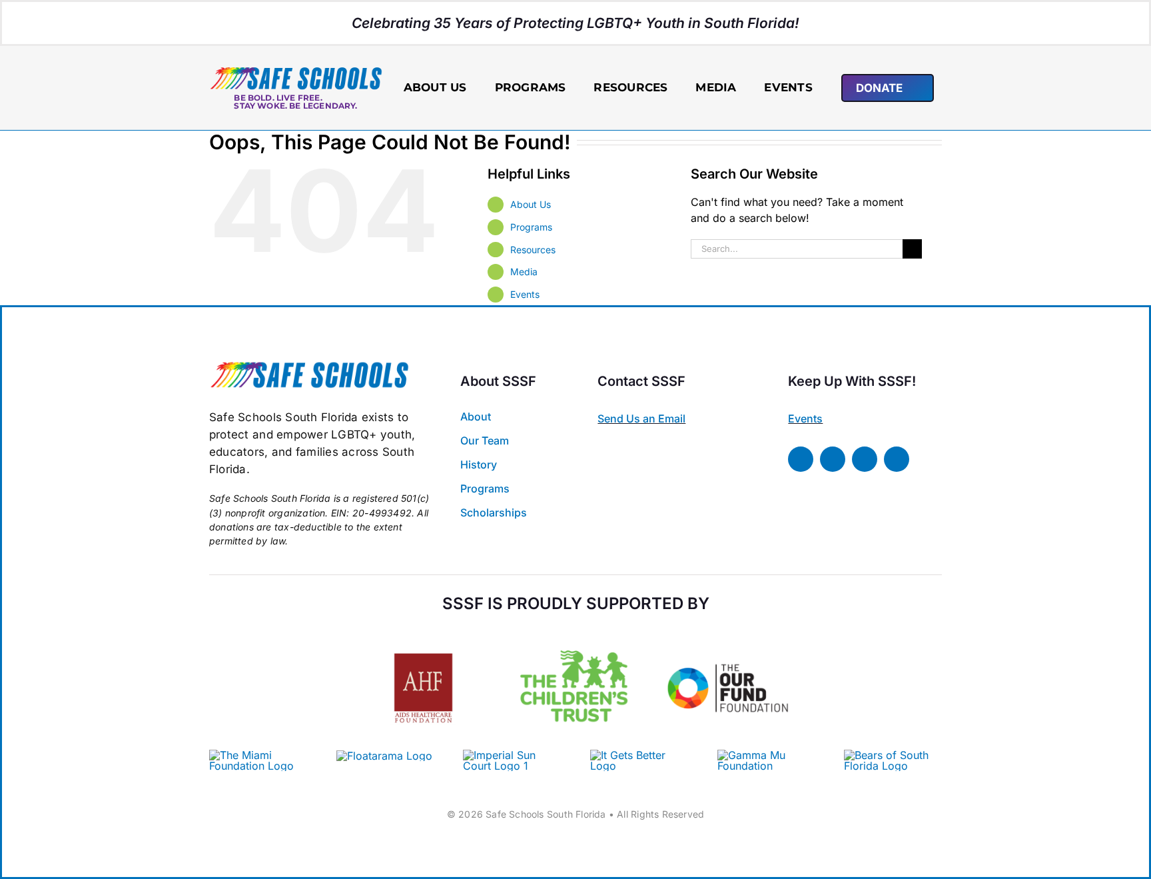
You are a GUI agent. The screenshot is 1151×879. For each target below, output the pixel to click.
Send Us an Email (641, 418)
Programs (531, 227)
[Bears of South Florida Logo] (893, 755)
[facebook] (800, 459)
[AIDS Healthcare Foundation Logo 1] (423, 641)
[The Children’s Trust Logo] (575, 631)
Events (525, 294)
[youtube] (896, 459)
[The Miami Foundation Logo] (258, 755)
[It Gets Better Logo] (639, 755)
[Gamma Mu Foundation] (766, 755)
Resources (533, 249)
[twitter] (832, 459)
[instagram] (864, 459)
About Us (530, 204)
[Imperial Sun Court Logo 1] (507, 755)
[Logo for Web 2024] (295, 71)
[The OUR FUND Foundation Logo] (727, 631)
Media (524, 271)
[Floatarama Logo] (384, 755)
